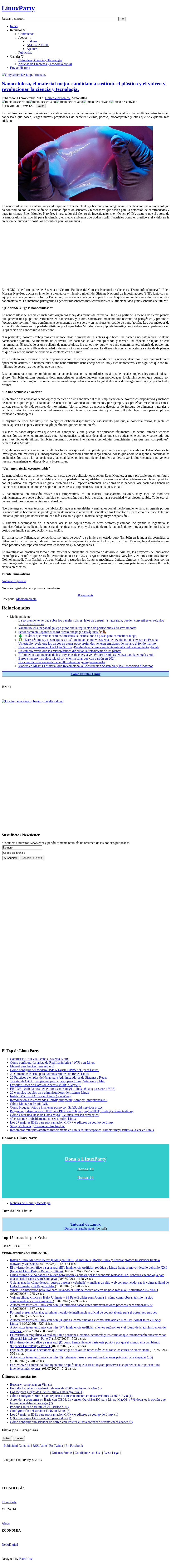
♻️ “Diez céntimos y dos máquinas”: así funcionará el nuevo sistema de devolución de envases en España (88, 639)
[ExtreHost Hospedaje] (32, 701)
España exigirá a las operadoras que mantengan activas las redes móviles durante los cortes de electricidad (80, 1350)
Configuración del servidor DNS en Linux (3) (40, 1410)
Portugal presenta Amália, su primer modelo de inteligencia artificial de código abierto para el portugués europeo (83, 1312)
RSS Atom (40, 1445)
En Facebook (74, 1445)
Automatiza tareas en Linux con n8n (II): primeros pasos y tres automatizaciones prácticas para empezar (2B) (81, 1357)
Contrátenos (26, 34)
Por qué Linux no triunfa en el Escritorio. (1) (39, 1407)
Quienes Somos (62, 1452)
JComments (85, 595)
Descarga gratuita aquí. (79, 1228)
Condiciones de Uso (88, 1452)
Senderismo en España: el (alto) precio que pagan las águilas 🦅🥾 (62, 632)
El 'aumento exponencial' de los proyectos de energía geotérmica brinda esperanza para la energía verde (86, 654)
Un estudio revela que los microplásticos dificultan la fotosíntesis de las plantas (69, 651)
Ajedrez (32, 49)
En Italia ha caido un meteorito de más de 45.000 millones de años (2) (56, 1388)
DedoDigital (10, 1544)
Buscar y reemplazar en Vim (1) (31, 1384)
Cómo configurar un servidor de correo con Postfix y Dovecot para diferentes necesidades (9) (71, 1422)
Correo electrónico (57, 98)
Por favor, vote (11, 105)
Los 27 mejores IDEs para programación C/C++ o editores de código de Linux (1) (64, 1414)
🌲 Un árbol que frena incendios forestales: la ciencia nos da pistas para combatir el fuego (77, 636)
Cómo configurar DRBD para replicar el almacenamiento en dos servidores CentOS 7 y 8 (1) (71, 1395)
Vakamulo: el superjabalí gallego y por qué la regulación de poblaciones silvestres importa (77, 628)
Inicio (14, 26)
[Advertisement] (85, 255)
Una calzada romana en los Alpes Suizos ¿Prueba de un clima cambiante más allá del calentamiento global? (88, 647)
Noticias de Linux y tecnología (30, 1203)
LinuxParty (18, 8)
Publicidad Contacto (17, 1445)
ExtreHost (26, 1558)
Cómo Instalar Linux (86, 674)
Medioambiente (26, 599)
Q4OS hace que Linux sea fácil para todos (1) (40, 1418)
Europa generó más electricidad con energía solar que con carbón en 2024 (66, 658)
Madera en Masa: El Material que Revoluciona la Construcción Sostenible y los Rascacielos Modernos (85, 666)
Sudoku (32, 41)
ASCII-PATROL (38, 45)
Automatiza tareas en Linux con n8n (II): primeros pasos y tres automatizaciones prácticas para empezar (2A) (81, 1305)
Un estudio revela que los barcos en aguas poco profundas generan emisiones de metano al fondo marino (87, 643)
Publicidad (25, 52)
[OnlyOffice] (24, 74)
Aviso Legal (111, 1452)
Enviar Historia (20, 67)
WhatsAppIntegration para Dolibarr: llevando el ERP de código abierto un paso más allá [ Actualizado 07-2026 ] (84, 1290)
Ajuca (6, 1523)
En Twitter (56, 1445)
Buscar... (7, 18)
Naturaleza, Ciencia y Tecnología (40, 60)
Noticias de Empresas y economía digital (45, 64)
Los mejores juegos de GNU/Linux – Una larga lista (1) (46, 1392)
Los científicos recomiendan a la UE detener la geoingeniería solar (61, 662)
